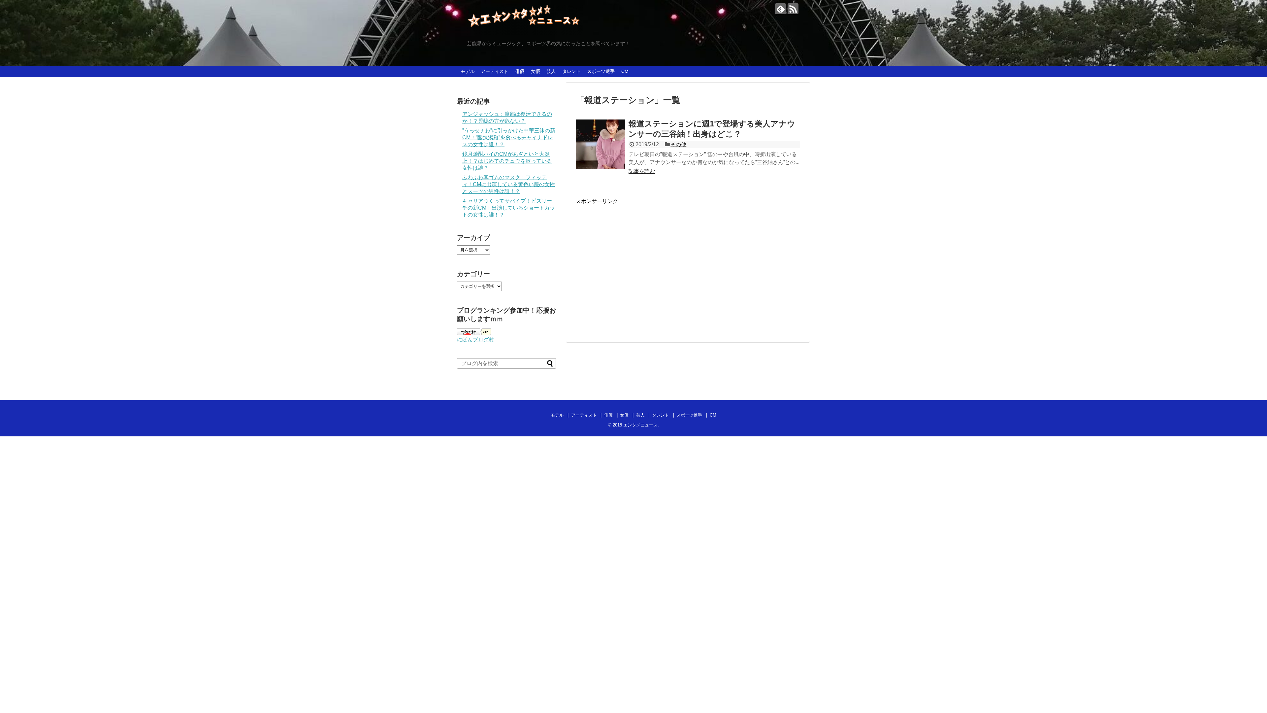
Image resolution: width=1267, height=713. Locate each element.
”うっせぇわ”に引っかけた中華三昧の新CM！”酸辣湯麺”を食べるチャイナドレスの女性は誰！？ (508, 137)
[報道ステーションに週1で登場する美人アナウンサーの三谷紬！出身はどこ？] (600, 144)
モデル (467, 71)
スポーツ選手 (601, 71)
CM (625, 71)
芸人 (551, 71)
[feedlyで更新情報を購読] (780, 8)
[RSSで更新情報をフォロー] (793, 8)
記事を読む (642, 171)
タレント (571, 71)
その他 (678, 144)
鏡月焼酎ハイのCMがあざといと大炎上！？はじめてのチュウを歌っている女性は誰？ (507, 161)
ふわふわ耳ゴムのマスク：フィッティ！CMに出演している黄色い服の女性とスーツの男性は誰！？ (508, 184)
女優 (535, 71)
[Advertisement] (631, 268)
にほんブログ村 (475, 339)
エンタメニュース (640, 425)
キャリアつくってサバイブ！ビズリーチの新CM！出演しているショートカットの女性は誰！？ (508, 208)
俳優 (519, 71)
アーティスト (494, 71)
